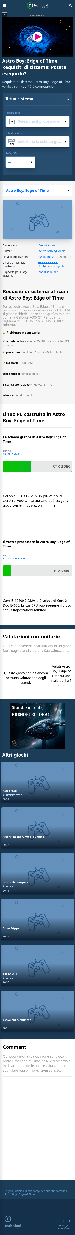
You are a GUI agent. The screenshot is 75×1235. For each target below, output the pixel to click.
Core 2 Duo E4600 (14, 558)
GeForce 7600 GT (13, 453)
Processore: (12, 112)
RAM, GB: (11, 153)
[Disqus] (37, 1129)
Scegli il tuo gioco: (37, 190)
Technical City (37, 5)
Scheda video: (14, 133)
